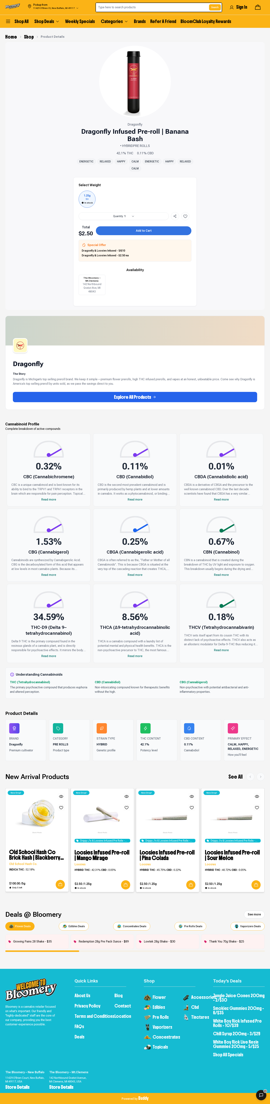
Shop (29, 37)
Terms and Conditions (94, 1016)
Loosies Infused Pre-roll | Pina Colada (167, 855)
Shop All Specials (228, 1054)
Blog (118, 995)
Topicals (160, 1047)
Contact (122, 1006)
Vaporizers (162, 1027)
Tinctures (200, 1017)
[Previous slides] (250, 777)
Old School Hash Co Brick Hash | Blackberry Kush (34, 854)
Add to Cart (144, 230)
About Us (82, 995)
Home (11, 37)
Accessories (203, 997)
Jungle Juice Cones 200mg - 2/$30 (238, 997)
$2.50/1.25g (83, 884)
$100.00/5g (17, 883)
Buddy (143, 1098)
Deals (79, 1037)
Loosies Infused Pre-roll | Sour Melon (232, 855)
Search (215, 7)
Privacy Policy (87, 1006)
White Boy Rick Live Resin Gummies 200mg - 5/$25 (236, 1044)
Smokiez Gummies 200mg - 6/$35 (238, 1010)
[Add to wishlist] (185, 216)
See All (235, 776)
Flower (159, 997)
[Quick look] (61, 796)
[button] (60, 884)
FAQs (79, 1026)
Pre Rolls (161, 1017)
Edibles (159, 1007)
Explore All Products (132, 397)
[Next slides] (261, 777)
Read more (48, 499)
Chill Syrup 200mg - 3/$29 (236, 1033)
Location (122, 1016)
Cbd (195, 1007)
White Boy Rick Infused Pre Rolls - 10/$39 (237, 1023)
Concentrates (166, 1037)
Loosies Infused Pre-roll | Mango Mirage (102, 855)
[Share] (175, 216)
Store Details (17, 1087)
